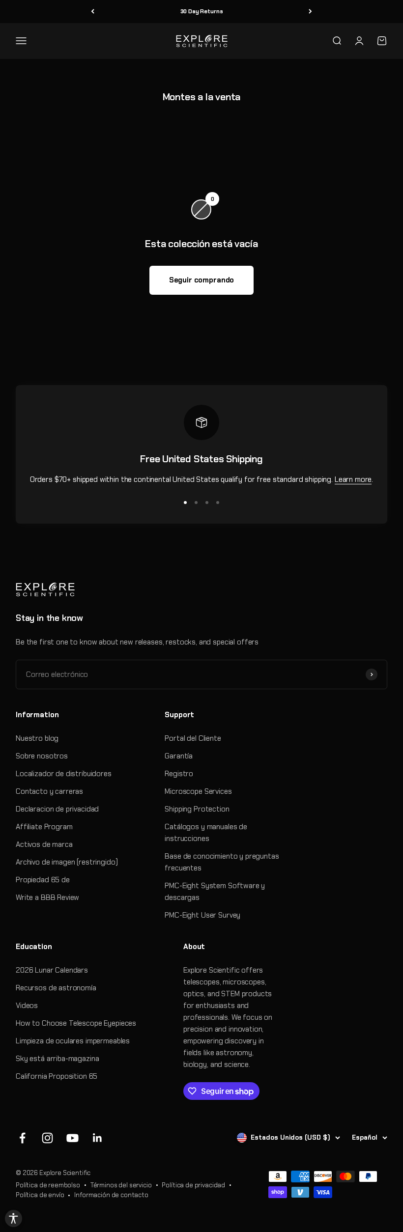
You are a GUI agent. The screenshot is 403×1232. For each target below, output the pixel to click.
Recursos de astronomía (56, 988)
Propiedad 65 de (43, 880)
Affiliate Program (44, 827)
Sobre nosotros (42, 756)
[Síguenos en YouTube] (72, 1138)
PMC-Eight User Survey (202, 915)
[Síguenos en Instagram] (47, 1138)
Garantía (179, 756)
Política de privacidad (193, 1185)
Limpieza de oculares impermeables (73, 1041)
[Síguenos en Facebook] (22, 1138)
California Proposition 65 (56, 1076)
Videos (27, 1005)
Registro (179, 774)
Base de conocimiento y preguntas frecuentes (222, 862)
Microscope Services (198, 791)
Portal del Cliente (193, 738)
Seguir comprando (201, 280)
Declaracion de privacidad (57, 809)
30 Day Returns (201, 11)
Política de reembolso (48, 1185)
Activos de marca (44, 844)
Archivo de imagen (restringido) (66, 862)
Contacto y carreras (49, 791)
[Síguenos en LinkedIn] (97, 1138)
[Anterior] (92, 11)
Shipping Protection (197, 809)
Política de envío (40, 1195)
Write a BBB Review (47, 897)
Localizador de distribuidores (64, 774)
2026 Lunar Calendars (52, 970)
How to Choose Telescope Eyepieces (76, 1023)
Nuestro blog (37, 738)
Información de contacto (111, 1195)
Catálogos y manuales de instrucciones (206, 832)
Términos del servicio (121, 1185)
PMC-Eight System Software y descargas (215, 891)
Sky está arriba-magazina (57, 1059)
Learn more (353, 479)
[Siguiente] (310, 11)
